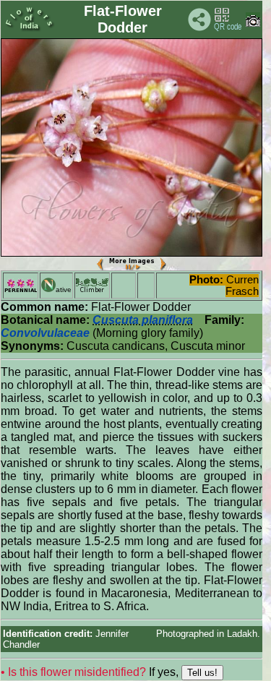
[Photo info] (253, 23)
